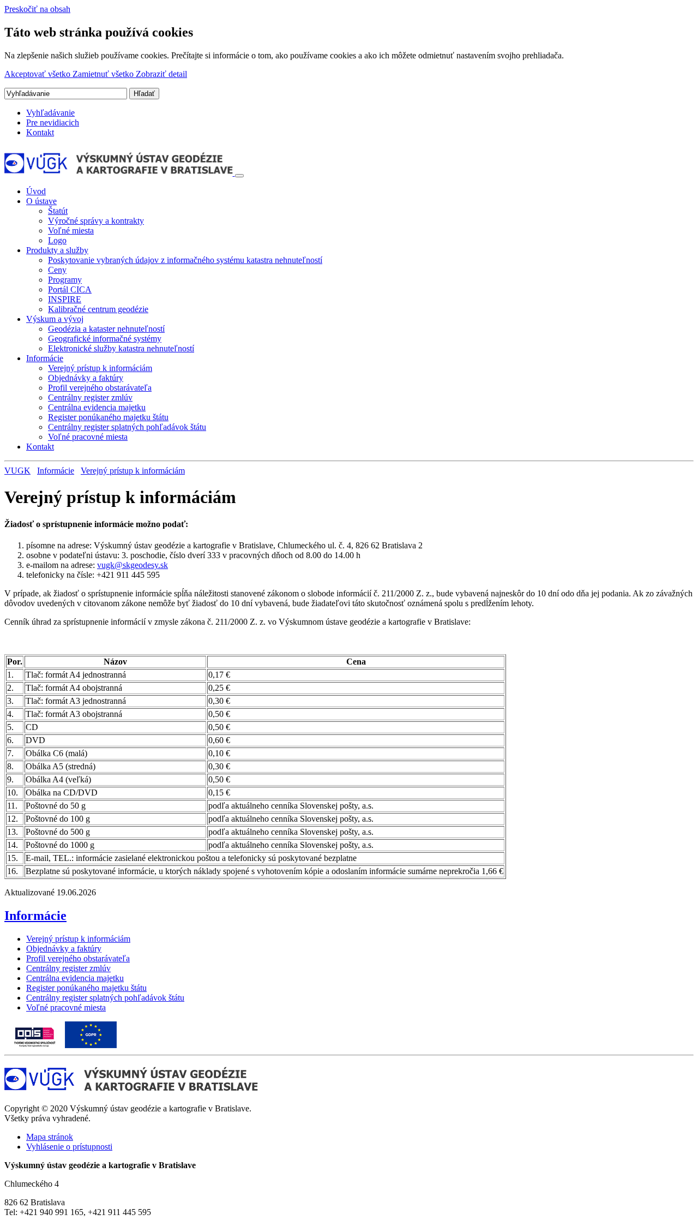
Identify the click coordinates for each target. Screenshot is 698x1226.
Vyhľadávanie (50, 112)
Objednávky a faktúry (85, 377)
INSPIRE (64, 299)
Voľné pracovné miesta (88, 436)
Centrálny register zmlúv (90, 397)
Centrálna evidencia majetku (97, 407)
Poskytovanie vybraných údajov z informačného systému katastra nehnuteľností (185, 260)
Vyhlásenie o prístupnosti (69, 1146)
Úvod (36, 191)
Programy (65, 279)
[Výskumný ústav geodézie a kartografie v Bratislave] (119, 172)
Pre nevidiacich (52, 122)
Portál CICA (70, 289)
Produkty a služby (57, 250)
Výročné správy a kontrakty (96, 220)
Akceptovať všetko (38, 74)
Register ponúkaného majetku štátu (108, 417)
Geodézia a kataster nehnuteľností (106, 328)
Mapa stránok (49, 1136)
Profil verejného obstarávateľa (100, 387)
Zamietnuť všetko (104, 74)
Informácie (44, 358)
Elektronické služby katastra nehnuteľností (121, 348)
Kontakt (40, 132)
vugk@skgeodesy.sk (132, 565)
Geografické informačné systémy (104, 338)
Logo (57, 240)
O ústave (41, 201)
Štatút (58, 211)
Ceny (57, 269)
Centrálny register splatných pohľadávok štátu (127, 427)
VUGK (17, 470)
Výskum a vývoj (54, 319)
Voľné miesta (71, 230)
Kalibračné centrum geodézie (98, 309)
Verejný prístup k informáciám (100, 368)
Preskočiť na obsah (37, 9)
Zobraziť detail (161, 74)
